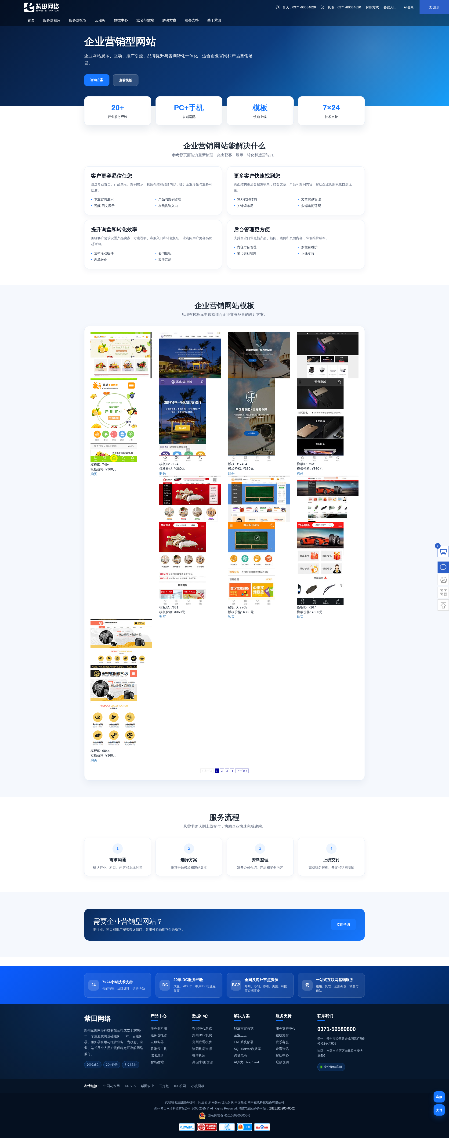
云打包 (164, 1086)
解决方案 (169, 20)
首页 (31, 20)
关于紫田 (214, 20)
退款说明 (282, 1062)
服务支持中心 (285, 1028)
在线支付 (282, 1035)
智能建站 (157, 1062)
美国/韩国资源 (202, 1062)
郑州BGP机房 (202, 1035)
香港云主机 (159, 1049)
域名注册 (157, 1055)
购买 (94, 474)
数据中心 (121, 20)
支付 (439, 1110)
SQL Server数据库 (247, 1049)
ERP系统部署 (243, 1042)
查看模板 (125, 80)
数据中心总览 (202, 1028)
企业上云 (240, 1035)
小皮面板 (197, 1086)
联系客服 (282, 1042)
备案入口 (390, 7)
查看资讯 (282, 1049)
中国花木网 (111, 1086)
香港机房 (198, 1055)
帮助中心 (282, 1055)
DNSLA (130, 1086)
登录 (410, 7)
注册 (436, 7)
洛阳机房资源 (202, 1049)
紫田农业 (147, 1086)
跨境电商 (240, 1055)
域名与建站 (145, 20)
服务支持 (192, 20)
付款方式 (372, 7)
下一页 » (242, 770)
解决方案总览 (243, 1028)
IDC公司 (180, 1086)
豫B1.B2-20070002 (282, 1108)
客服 (439, 1097)
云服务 (100, 20)
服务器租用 (52, 20)
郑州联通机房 (202, 1042)
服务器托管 (78, 20)
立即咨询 (343, 924)
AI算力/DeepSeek (247, 1062)
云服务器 (157, 1042)
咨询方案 (96, 80)
